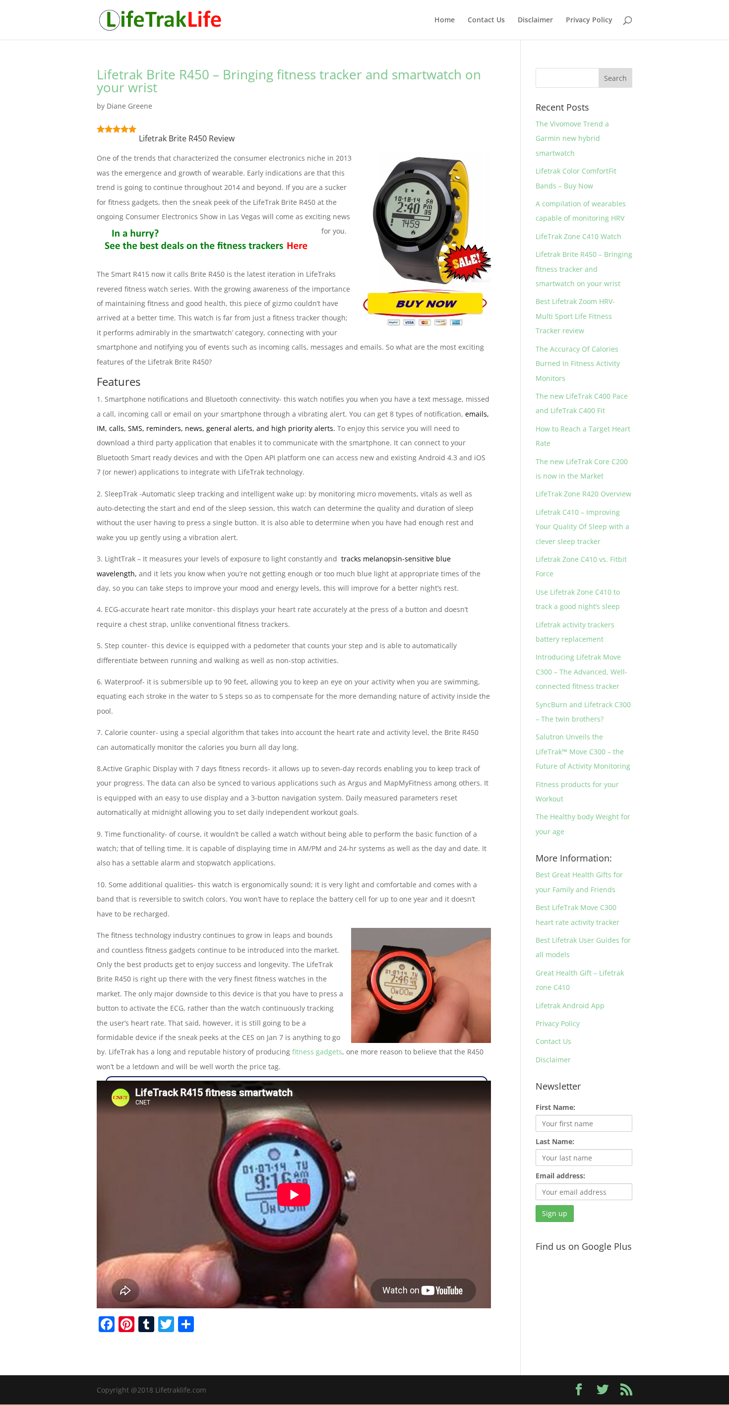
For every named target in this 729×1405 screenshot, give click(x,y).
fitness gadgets (317, 1051)
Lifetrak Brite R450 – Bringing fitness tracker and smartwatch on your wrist (289, 80)
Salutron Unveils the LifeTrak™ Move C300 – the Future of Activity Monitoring (583, 751)
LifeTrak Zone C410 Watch (578, 236)
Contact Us (486, 20)
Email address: (560, 1175)
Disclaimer (535, 20)
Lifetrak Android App (570, 1005)
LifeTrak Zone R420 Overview (583, 493)
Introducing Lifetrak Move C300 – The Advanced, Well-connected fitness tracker (581, 671)
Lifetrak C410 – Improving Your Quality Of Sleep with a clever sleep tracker (582, 526)
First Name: (555, 1107)
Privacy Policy (589, 20)
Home (444, 20)
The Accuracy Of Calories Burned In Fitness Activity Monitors (578, 363)
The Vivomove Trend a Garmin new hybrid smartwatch (572, 138)
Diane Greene (129, 106)
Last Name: (555, 1141)
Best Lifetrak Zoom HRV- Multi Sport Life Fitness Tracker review (575, 316)
